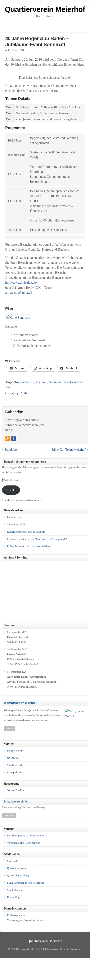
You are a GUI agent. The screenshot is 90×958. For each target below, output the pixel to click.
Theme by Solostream (70, 949)
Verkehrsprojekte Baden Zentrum (23, 842)
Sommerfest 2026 (16, 524)
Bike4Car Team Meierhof (69, 449)
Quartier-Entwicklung (18, 875)
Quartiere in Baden (16, 868)
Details (9, 728)
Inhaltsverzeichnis (16, 801)
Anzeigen (9, 815)
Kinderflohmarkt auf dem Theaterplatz (26, 531)
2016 (23, 393)
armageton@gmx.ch (18, 292)
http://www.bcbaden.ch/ (21, 282)
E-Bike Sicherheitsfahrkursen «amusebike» (28, 546)
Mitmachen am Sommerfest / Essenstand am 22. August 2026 (37, 539)
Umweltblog (13, 897)
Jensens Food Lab (16, 790)
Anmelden (11, 490)
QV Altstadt (13, 757)
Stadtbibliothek (14, 890)
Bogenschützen (24, 382)
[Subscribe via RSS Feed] (7, 438)
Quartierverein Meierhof (45, 9)
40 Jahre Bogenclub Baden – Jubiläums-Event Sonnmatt (36, 41)
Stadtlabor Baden (15, 765)
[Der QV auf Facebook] (13, 438)
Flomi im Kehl (14, 517)
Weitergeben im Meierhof (20, 702)
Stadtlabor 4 (12, 449)
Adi (7, 50)
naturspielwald (14, 772)
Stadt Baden (13, 861)
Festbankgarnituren (16, 915)
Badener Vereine (15, 750)
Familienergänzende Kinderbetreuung (25, 882)
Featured (41, 382)
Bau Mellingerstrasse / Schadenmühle (25, 835)
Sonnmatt (55, 382)
